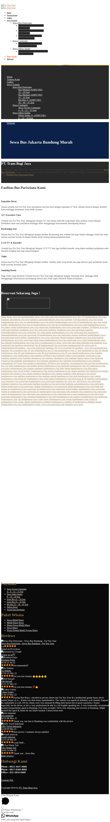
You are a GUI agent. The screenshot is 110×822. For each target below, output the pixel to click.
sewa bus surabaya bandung (77, 397)
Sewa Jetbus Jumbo (21, 48)
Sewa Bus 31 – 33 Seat (16, 602)
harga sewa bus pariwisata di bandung (30, 335)
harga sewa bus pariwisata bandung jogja (42, 330)
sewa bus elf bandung (87, 366)
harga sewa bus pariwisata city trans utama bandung (36, 332)
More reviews (7, 756)
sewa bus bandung (17, 355)
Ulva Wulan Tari (8, 748)
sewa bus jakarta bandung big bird (77, 371)
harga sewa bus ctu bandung (22, 322)
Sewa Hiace (12, 628)
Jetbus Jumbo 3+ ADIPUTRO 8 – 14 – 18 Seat (33, 52)
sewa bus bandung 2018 (37, 355)
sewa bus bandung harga (25, 358)
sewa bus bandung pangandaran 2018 (35, 363)
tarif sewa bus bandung (19, 404)
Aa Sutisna (6, 670)
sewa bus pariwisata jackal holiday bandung (67, 389)
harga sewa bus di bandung (75, 322)
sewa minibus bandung (49, 402)
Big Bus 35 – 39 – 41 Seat (17, 604)
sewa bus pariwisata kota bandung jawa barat (68, 391)
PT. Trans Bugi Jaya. (28, 788)
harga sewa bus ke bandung (28, 325)
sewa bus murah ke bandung (22, 379)
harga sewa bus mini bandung (82, 325)
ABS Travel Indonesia (11, 726)
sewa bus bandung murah (43, 361)
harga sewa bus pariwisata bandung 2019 (75, 327)
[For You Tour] (8, 5)
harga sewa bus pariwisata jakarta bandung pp (56, 337)
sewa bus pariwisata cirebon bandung (32, 386)
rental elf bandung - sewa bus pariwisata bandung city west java (38, 348)
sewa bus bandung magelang (19, 361)
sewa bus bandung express (80, 355)
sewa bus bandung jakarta (48, 358)
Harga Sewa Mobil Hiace (18, 625)
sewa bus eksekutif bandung (64, 366)
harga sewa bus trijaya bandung (35, 343)
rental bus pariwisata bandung (62, 345)
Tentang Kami (12, 15)
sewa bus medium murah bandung (49, 376)
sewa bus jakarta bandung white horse (64, 373)
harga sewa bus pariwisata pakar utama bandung (31, 340)
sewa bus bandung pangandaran (69, 361)
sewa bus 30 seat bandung (21, 353)
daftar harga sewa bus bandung (15, 317)
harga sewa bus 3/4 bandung (80, 317)
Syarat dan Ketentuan (16, 610)
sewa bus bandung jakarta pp (73, 358)
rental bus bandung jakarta (17, 345)
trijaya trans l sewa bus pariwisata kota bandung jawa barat (56, 404)
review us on (7, 655)
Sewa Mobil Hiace (15, 620)
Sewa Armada (12, 21)
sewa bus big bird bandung (91, 363)
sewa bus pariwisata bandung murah (30, 384)
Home (9, 13)
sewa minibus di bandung (70, 402)
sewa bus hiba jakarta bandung (65, 368)
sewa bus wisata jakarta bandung (24, 402)
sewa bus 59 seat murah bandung (71, 353)
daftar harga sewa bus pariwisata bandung (48, 317)
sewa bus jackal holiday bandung (24, 371)
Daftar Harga (12, 607)
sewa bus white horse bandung (43, 399)
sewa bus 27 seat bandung (78, 350)
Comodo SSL (7, 780)
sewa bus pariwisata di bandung (32, 389)
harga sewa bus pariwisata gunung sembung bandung (71, 335)
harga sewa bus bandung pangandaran (33, 319)
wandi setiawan (8, 737)
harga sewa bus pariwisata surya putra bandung (74, 340)
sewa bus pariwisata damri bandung (65, 386)
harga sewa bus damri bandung (49, 322)
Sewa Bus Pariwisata (22, 23)
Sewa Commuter (20, 41)
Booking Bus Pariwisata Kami (20, 175)
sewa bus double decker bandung (37, 366)
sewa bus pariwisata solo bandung (33, 394)
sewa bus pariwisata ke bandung (33, 391)
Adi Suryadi (6, 681)
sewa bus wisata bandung (68, 399)
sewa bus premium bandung (31, 397)
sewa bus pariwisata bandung (23, 381)
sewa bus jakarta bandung (50, 371)
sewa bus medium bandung (21, 376)
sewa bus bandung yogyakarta (65, 363)
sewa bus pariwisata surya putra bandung (67, 394)
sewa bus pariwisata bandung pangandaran (66, 384)
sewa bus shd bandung (54, 397)
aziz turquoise (7, 715)
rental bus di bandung (39, 345)
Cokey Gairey (7, 692)
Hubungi (10, 59)
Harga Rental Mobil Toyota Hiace (22, 630)
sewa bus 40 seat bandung (44, 353)
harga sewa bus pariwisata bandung (41, 327)
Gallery (9, 18)
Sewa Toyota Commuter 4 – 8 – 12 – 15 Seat (30, 44)
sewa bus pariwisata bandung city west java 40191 (60, 381)
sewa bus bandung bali (58, 355)
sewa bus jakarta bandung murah (32, 373)
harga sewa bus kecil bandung (55, 325)
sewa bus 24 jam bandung (30, 350)
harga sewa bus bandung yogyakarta (66, 319)
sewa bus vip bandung (19, 399)
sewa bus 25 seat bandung (54, 350)
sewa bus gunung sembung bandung (34, 368)
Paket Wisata (12, 57)
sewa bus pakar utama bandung (49, 379)
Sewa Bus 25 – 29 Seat (16, 599)
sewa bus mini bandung (75, 376)
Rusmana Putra (8, 660)
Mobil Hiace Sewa (15, 622)
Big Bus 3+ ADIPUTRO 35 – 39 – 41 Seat (30, 37)
